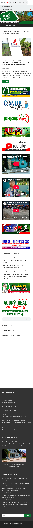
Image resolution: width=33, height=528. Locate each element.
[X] (24, 9)
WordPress (12, 526)
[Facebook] (26, 9)
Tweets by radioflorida (8, 330)
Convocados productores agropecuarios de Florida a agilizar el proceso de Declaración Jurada (16, 62)
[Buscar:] (16, 515)
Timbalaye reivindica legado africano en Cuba (15, 257)
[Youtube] (30, 9)
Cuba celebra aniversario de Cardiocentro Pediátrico (16, 483)
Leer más (5, 81)
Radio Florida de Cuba (16, 523)
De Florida (4, 58)
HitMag (17, 526)
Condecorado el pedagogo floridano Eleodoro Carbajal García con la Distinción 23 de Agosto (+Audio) (15, 276)
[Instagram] (28, 9)
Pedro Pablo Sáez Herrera (21, 67)
